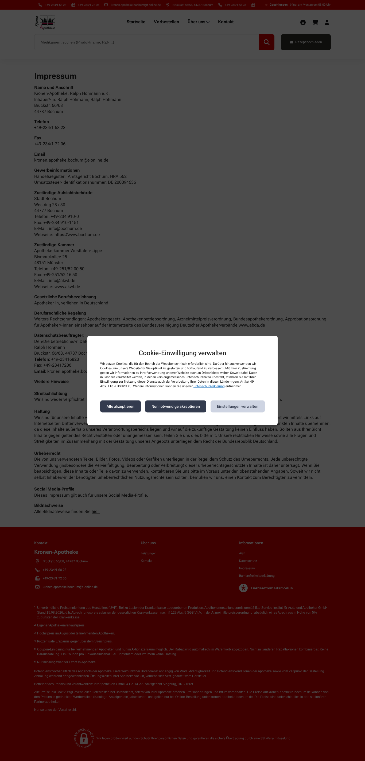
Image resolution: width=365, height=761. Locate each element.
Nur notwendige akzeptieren (176, 406)
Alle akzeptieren (120, 406)
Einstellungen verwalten (237, 406)
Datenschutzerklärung (209, 386)
